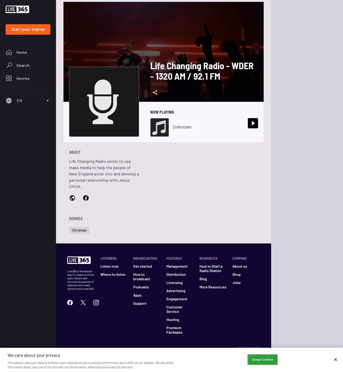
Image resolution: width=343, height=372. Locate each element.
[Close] (335, 360)
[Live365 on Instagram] (96, 302)
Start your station (28, 29)
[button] (79, 230)
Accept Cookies (262, 359)
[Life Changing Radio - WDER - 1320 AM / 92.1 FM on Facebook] (85, 198)
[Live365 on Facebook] (70, 302)
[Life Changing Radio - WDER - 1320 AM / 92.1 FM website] (72, 198)
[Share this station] (154, 92)
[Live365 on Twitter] (83, 302)
